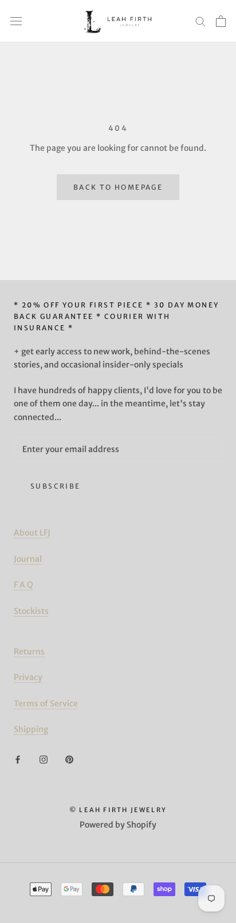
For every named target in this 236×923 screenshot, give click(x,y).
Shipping (31, 729)
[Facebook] (18, 759)
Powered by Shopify (118, 825)
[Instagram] (44, 759)
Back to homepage (118, 187)
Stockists (31, 611)
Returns (29, 651)
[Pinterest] (69, 759)
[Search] (200, 21)
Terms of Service (46, 703)
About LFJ (32, 533)
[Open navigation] (16, 21)
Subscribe (55, 486)
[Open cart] (221, 21)
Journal (28, 559)
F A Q (23, 585)
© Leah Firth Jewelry (118, 810)
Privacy (28, 677)
